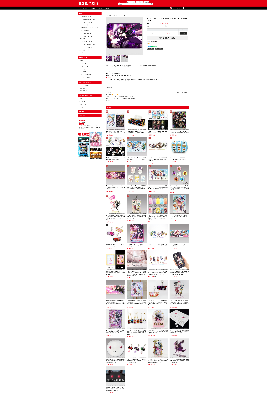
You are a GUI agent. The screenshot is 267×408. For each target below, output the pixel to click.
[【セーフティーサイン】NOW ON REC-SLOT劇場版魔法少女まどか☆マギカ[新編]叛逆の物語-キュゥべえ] (115, 376)
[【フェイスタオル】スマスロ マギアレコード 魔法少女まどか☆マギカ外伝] (179, 233)
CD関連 (81, 60)
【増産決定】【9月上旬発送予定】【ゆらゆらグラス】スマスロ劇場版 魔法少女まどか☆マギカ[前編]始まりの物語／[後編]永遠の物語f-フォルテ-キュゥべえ (136, 273)
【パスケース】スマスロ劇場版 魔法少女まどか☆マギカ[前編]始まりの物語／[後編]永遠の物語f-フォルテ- (136, 217)
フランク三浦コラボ (84, 85)
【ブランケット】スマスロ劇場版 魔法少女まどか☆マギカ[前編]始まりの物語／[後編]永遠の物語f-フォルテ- (115, 331)
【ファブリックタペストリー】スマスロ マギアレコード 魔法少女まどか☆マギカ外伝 (179, 217)
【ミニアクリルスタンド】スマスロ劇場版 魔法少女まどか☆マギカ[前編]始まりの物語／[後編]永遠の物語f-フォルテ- (157, 273)
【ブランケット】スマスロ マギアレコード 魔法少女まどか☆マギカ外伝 (136, 245)
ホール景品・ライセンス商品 (85, 95)
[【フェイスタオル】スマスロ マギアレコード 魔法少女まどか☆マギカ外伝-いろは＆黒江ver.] (115, 175)
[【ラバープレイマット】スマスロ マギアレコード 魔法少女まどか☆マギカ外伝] (137, 146)
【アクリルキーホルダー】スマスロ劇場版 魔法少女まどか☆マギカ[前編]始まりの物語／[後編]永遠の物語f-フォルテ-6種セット (136, 332)
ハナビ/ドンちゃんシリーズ (85, 36)
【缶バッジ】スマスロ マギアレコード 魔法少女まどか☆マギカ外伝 (157, 131)
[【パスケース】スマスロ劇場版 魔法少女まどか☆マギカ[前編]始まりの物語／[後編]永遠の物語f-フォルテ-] (137, 204)
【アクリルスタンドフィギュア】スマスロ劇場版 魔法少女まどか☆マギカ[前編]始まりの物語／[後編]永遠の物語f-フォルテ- (179, 302)
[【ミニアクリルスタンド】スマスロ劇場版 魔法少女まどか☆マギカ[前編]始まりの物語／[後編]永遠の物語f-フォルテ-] (158, 260)
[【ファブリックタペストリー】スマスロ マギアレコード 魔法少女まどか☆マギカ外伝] (179, 204)
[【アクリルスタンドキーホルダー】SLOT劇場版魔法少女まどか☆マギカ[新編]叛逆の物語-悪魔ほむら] (179, 348)
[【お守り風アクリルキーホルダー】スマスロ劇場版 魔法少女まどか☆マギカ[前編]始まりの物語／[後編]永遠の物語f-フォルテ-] (158, 204)
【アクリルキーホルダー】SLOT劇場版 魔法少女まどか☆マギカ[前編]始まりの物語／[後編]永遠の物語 (137, 361)
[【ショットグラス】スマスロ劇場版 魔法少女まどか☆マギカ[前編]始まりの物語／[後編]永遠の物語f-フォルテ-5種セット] (137, 175)
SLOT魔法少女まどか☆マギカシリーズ (116, 13)
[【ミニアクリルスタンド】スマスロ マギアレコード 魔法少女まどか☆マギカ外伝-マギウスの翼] (158, 146)
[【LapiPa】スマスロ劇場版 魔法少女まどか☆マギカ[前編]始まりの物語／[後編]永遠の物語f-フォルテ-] (115, 260)
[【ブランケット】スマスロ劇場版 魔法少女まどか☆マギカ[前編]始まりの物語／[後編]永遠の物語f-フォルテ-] (115, 319)
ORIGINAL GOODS (110, 15)
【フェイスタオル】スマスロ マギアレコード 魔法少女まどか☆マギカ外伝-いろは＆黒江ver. (115, 187)
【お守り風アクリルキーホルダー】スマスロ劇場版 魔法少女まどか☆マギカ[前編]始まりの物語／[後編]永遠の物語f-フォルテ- (157, 217)
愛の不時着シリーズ (84, 50)
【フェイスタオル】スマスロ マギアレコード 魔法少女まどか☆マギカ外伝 (179, 245)
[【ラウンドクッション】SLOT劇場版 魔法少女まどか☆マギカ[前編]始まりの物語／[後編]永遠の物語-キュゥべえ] (115, 348)
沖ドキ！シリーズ (83, 25)
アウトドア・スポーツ (84, 77)
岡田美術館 (81, 112)
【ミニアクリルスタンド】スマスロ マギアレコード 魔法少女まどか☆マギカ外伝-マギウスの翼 (158, 159)
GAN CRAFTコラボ (83, 91)
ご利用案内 (85, 8)
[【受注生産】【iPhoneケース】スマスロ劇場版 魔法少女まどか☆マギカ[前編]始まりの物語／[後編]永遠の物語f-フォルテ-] (179, 260)
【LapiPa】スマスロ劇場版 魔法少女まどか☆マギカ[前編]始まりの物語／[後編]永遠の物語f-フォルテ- (115, 273)
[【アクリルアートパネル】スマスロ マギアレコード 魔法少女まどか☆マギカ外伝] (179, 120)
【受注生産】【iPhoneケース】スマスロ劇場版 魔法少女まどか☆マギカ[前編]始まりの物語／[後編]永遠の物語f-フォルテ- (179, 273)
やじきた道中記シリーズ (85, 33)
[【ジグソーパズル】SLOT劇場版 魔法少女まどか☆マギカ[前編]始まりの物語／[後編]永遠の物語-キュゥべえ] (179, 319)
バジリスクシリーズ (84, 30)
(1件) (156, 43)
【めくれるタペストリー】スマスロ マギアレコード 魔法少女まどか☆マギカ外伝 (115, 131)
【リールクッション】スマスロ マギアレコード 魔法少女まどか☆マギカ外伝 (179, 158)
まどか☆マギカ (130, 2)
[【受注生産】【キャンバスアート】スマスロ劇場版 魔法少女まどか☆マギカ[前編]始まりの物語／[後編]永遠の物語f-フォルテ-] (137, 289)
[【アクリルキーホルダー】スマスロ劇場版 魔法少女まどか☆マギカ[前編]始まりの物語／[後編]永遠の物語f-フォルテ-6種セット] (137, 319)
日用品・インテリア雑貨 (118, 15)
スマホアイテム (83, 63)
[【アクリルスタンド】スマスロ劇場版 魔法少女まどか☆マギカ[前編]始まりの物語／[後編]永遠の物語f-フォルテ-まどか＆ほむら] (115, 204)
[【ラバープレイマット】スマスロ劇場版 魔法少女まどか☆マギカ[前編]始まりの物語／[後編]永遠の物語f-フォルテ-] (158, 175)
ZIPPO (81, 99)
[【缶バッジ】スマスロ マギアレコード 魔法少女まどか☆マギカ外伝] (158, 120)
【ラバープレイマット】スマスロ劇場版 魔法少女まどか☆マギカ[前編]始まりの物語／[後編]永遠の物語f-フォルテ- (158, 187)
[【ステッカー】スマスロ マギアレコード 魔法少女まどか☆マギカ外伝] (115, 146)
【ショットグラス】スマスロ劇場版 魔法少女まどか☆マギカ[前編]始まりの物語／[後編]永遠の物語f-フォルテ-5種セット (137, 187)
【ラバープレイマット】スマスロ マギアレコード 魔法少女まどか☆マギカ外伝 (136, 158)
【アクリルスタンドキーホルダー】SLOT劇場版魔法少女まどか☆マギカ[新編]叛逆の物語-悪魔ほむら (179, 361)
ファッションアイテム (84, 69)
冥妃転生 (147, 2)
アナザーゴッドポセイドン (85, 22)
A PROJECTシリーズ (84, 39)
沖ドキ (141, 2)
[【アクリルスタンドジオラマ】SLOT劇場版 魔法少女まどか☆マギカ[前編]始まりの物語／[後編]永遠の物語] (158, 348)
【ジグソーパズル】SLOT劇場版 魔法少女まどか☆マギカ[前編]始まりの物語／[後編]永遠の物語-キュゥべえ (179, 331)
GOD (137, 2)
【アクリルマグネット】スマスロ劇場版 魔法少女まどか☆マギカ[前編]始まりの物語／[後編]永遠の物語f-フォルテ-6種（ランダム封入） (179, 188)
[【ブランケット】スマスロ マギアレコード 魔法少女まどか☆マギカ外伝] (137, 233)
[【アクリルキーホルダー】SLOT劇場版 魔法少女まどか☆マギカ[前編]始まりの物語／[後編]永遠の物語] (137, 348)
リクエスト (100, 8)
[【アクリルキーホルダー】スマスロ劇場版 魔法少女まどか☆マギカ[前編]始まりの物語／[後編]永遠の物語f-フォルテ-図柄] (158, 289)
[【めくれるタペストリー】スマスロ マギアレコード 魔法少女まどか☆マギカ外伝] (115, 120)
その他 (125, 15)
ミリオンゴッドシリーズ (85, 16)
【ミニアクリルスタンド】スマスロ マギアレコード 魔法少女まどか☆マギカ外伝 (157, 245)
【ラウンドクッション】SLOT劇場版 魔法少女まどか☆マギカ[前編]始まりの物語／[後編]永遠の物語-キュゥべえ (115, 361)
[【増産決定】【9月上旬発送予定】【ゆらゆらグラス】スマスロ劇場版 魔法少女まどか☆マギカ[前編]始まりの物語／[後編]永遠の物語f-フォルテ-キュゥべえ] (137, 260)
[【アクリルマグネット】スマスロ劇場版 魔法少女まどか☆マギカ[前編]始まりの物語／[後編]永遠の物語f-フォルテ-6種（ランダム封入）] (179, 175)
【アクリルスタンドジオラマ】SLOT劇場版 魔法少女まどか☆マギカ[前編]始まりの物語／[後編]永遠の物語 (158, 361)
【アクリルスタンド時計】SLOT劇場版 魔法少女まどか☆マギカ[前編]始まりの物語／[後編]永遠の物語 (158, 331)
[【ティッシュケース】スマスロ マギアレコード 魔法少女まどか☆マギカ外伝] (137, 120)
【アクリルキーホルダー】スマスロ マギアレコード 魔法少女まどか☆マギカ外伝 (115, 245)
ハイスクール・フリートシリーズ (87, 44)
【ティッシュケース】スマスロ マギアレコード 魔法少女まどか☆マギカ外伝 (136, 131)
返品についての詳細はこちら (152, 41)
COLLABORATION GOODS (85, 82)
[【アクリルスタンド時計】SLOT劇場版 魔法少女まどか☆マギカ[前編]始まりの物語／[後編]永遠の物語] (158, 319)
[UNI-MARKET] (88, 3)
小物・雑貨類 (82, 72)
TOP (80, 8)
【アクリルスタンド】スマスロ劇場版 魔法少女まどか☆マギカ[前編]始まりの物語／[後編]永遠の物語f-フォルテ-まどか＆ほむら (115, 217)
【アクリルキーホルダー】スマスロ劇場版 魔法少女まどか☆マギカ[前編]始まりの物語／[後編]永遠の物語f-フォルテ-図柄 (157, 302)
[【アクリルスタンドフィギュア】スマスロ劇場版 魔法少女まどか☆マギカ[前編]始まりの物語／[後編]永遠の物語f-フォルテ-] (179, 289)
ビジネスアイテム (83, 66)
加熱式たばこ (82, 101)
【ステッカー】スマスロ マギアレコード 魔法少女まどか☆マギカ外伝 (115, 158)
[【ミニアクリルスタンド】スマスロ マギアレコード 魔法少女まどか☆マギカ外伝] (158, 233)
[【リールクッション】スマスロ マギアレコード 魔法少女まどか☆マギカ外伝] (179, 146)
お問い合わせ (93, 8)
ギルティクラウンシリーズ (85, 41)
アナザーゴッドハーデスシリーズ (87, 19)
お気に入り (107, 8)
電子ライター (82, 104)
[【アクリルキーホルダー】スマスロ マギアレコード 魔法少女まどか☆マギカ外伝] (115, 233)
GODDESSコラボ (83, 88)
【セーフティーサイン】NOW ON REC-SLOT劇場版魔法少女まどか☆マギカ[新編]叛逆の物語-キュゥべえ (115, 389)
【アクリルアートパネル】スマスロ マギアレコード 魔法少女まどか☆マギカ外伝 (179, 131)
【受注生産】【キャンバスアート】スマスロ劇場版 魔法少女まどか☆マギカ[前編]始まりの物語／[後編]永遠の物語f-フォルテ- (136, 302)
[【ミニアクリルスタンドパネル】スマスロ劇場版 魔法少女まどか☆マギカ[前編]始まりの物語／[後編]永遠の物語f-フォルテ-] (115, 289)
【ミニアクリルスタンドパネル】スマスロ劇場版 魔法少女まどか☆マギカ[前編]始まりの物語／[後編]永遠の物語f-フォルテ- (115, 302)
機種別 (108, 13)
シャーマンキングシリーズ (85, 47)
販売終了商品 (82, 115)
